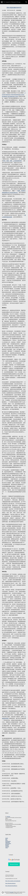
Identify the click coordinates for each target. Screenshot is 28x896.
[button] (2, 2)
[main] (14, 404)
